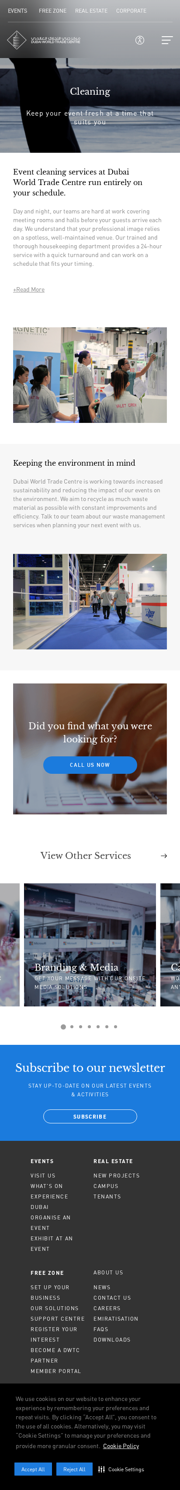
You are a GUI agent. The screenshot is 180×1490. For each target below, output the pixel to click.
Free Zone (47, 1273)
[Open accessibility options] (139, 40)
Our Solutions (55, 1308)
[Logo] (43, 40)
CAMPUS (105, 1186)
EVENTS (42, 1161)
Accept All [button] (33, 1469)
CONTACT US (112, 1297)
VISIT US (43, 1175)
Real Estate (113, 1161)
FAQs (100, 1329)
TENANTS (107, 1196)
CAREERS (107, 1308)
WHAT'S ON (47, 1186)
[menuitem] (59, 1161)
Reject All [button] (74, 1469)
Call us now (90, 765)
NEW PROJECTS (116, 1175)
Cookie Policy (121, 1445)
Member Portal (56, 1371)
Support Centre (58, 1318)
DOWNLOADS (112, 1339)
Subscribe (90, 1117)
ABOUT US (108, 1272)
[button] (123, 1469)
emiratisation (116, 1318)
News (102, 1287)
